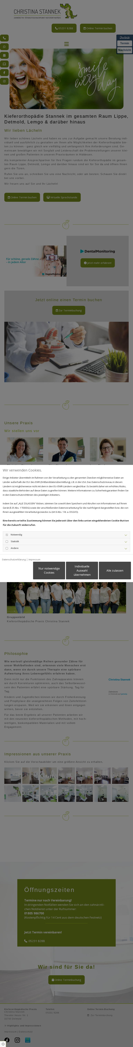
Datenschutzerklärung (14, 559)
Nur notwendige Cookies (49, 571)
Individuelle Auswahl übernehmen (82, 570)
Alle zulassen (115, 570)
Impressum (34, 559)
